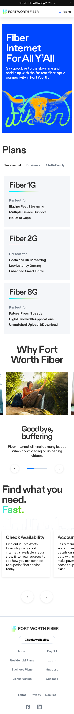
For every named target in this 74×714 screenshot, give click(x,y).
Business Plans (22, 669)
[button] (64, 12)
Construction (22, 679)
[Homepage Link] (22, 11)
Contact (52, 679)
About (22, 651)
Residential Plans (22, 660)
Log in (52, 660)
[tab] (12, 165)
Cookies (51, 695)
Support (52, 669)
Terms (22, 695)
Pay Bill (52, 651)
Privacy (36, 695)
